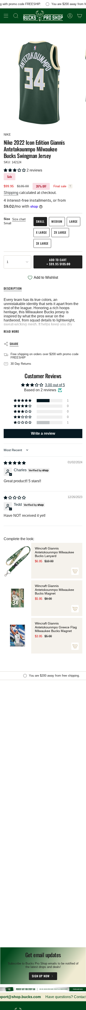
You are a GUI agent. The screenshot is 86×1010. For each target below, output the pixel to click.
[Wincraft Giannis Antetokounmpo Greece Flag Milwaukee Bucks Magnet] (17, 636)
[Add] (75, 571)
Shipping (11, 193)
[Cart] (79, 16)
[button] (15, 170)
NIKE (7, 134)
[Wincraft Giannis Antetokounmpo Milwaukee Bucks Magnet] (17, 598)
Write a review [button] (43, 433)
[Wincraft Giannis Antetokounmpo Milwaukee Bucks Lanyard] (17, 561)
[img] (15, 463)
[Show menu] (6, 16)
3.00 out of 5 (55, 385)
